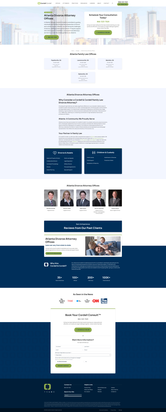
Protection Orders (108, 160)
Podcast (99, 389)
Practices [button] (75, 3)
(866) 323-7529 (123, 2)
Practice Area (87, 387)
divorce (93, 136)
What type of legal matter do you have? (63, 352)
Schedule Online (104, 32)
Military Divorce (68, 164)
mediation (74, 141)
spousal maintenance (98, 138)
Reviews (100, 391)
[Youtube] (51, 392)
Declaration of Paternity (93, 163)
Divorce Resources (102, 387)
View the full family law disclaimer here (104, 406)
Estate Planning (50, 170)
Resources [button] (84, 3)
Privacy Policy (61, 359)
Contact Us (113, 391)
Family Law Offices (88, 389)
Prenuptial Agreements (69, 167)
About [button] (99, 3)
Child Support (90, 160)
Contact (106, 3)
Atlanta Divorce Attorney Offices (88, 50)
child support (93, 140)
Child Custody (90, 157)
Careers (113, 387)
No (86, 361)
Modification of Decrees (110, 157)
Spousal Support (68, 170)
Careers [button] (92, 3)
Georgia (77, 50)
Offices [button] (58, 3)
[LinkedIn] (49, 392)
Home (72, 50)
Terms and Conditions (103, 410)
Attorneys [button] (66, 3)
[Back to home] (45, 3)
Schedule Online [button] (84, 330)
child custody (84, 140)
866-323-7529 (52, 37)
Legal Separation (68, 161)
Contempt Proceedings (52, 164)
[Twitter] (47, 392)
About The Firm (114, 389)
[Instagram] (53, 392)
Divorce (48, 167)
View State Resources (54, 253)
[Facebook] (44, 392)
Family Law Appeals (68, 158)
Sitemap (120, 410)
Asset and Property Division (53, 158)
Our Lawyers (87, 391)
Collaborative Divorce (52, 161)
